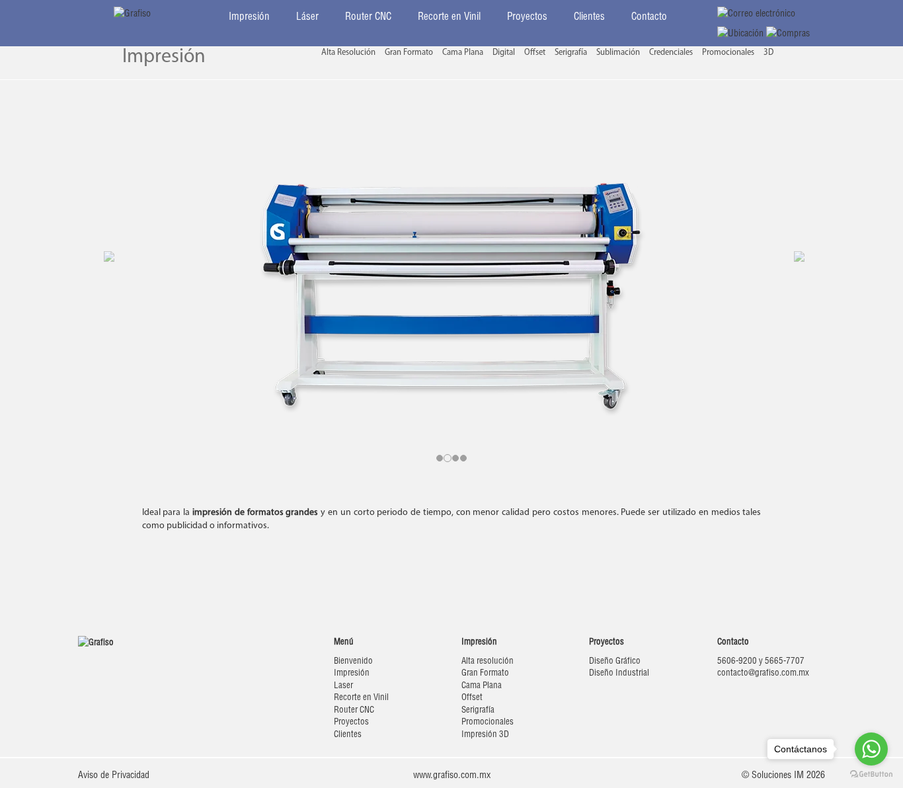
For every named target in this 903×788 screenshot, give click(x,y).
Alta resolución (487, 660)
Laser (343, 685)
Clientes (589, 16)
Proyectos (527, 16)
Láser (307, 16)
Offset (534, 53)
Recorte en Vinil (449, 16)
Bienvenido (353, 660)
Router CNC (368, 16)
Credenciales (671, 53)
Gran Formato (409, 53)
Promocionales (728, 53)
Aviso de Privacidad (113, 775)
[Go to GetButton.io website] (871, 774)
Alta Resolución (348, 53)
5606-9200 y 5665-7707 (761, 660)
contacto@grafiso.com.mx (763, 672)
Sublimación (618, 53)
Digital (503, 53)
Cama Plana (462, 53)
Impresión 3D (485, 734)
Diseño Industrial (619, 672)
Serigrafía (571, 53)
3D (768, 53)
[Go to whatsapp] (871, 749)
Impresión (249, 16)
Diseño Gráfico (615, 660)
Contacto (649, 16)
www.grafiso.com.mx (452, 775)
